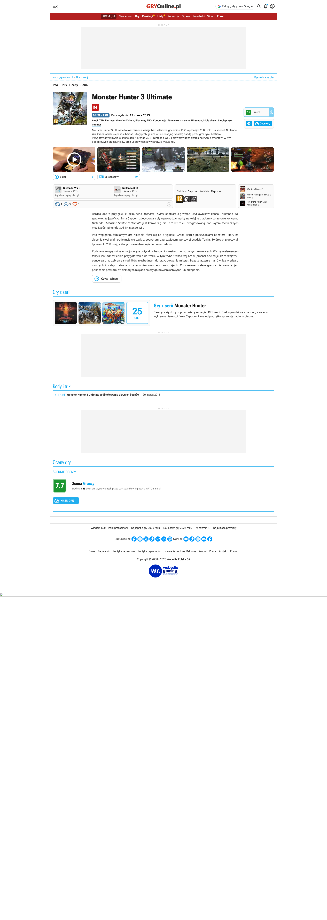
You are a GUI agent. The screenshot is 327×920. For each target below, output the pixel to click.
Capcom (193, 191)
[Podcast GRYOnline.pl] (157, 539)
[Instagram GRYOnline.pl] (140, 539)
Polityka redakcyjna (124, 551)
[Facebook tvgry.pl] (209, 539)
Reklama (191, 551)
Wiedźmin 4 (203, 527)
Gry (137, 16)
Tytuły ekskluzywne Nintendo (185, 120)
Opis (63, 85)
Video (210, 16)
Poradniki (199, 16)
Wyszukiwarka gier (264, 77)
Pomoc (234, 551)
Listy (160, 16)
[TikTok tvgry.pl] (191, 539)
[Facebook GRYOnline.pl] (134, 539)
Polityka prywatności (149, 551)
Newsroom (125, 16)
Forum (221, 16)
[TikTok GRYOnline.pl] (151, 539)
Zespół (203, 551)
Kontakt (223, 551)
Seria (84, 85)
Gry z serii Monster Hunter (163, 313)
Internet (96, 124)
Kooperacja (160, 120)
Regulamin (104, 551)
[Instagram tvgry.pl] (197, 539)
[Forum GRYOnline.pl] (169, 539)
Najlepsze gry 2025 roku (177, 527)
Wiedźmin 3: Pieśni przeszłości (109, 527)
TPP (101, 120)
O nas (92, 551)
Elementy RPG (143, 120)
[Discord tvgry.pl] (203, 539)
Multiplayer (210, 120)
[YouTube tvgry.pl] (186, 539)
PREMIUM (109, 16)
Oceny (73, 85)
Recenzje (173, 16)
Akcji (86, 77)
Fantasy (109, 120)
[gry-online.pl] (163, 6)
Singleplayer (225, 120)
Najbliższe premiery (224, 527)
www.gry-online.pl (63, 77)
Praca (212, 551)
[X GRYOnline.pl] (146, 539)
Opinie (186, 16)
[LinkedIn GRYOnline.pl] (163, 539)
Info (55, 85)
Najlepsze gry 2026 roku (145, 527)
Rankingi (147, 16)
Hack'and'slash (125, 120)
